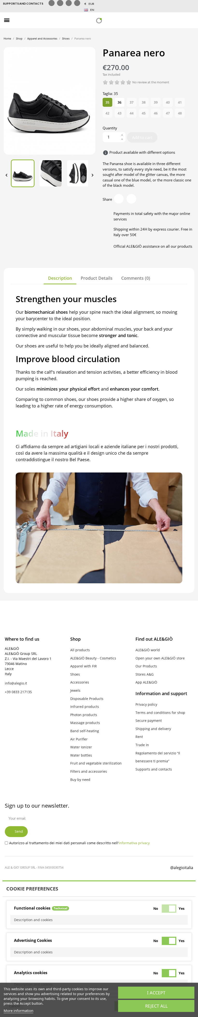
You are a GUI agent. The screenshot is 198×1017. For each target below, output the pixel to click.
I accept (156, 993)
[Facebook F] (52, 3)
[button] (17, 20)
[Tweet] (131, 199)
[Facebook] (121, 867)
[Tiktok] (69, 3)
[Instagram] (60, 3)
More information (18, 1010)
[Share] (119, 199)
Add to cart (142, 137)
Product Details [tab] (97, 278)
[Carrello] (191, 20)
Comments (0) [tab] (135, 278)
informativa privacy (134, 843)
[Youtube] (77, 3)
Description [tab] (60, 278)
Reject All (156, 1006)
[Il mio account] (182, 20)
